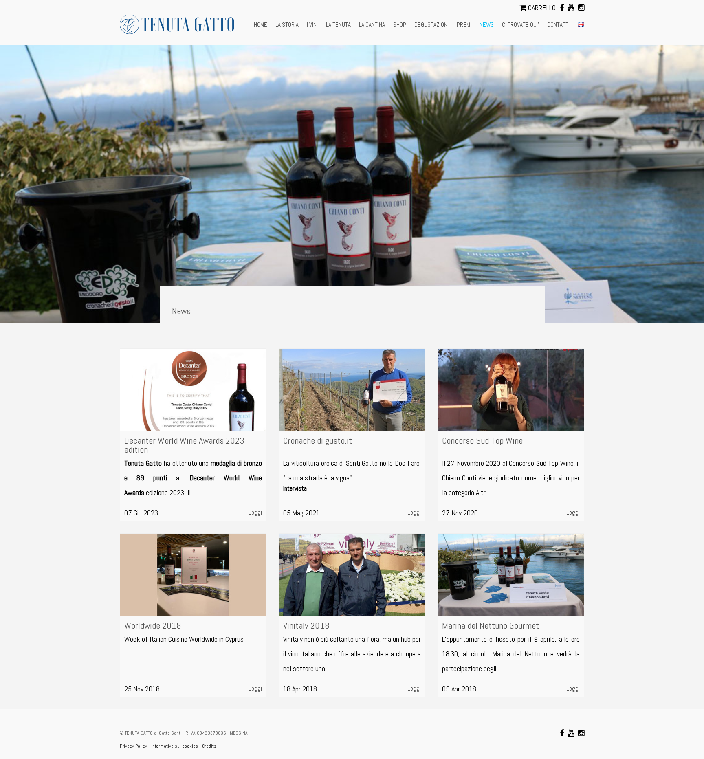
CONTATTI (558, 25)
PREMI (464, 25)
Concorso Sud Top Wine (482, 440)
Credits (209, 746)
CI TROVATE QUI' (520, 25)
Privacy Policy (133, 746)
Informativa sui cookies (174, 746)
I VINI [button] (312, 25)
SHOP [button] (399, 25)
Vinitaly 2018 (306, 625)
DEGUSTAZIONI (431, 25)
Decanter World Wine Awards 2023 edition (184, 445)
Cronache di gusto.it (317, 440)
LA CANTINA (372, 25)
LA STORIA (287, 25)
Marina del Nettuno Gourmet (490, 625)
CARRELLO (541, 7)
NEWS (487, 25)
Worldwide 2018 (152, 625)
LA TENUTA (338, 25)
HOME (260, 25)
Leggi (255, 512)
